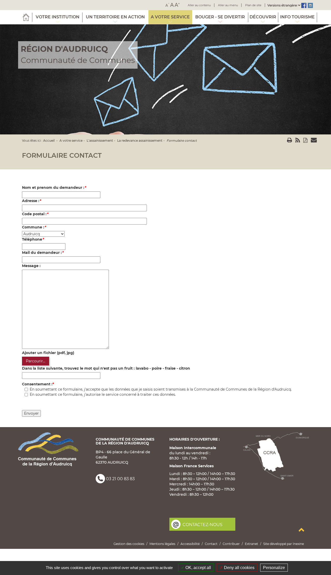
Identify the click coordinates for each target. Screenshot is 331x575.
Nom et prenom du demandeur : (54, 187)
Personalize (274, 567)
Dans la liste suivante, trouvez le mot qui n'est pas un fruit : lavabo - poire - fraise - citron (106, 368)
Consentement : (37, 384)
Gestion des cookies (129, 544)
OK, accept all (197, 567)
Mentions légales (162, 544)
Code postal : (35, 214)
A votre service (70, 140)
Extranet (251, 544)
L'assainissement (100, 140)
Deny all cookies (238, 567)
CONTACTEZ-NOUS (202, 524)
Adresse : (31, 200)
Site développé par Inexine (283, 544)
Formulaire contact (182, 140)
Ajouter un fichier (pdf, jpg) (48, 352)
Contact (211, 544)
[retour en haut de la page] (301, 529)
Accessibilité (190, 544)
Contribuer (231, 544)
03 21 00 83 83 (120, 478)
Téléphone (33, 239)
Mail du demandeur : (42, 252)
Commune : (34, 227)
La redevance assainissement (139, 140)
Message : (31, 265)
